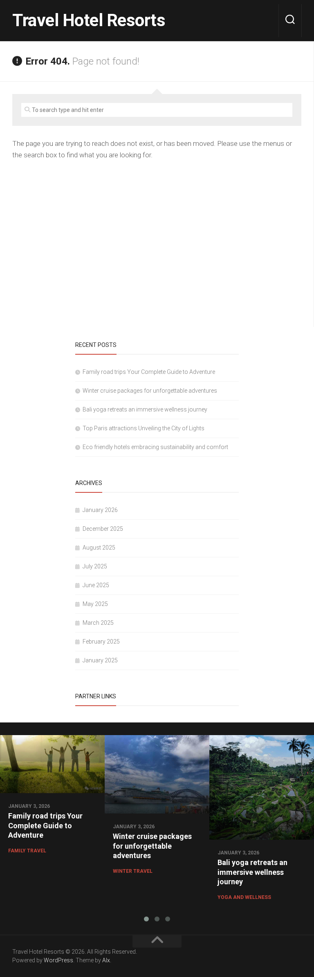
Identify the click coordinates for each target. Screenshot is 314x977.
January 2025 (100, 660)
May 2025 (95, 604)
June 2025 (96, 585)
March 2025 (98, 622)
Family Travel (27, 851)
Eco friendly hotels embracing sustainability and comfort (155, 447)
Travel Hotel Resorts (88, 20)
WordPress (58, 960)
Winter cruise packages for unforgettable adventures (150, 390)
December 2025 (103, 528)
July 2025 (95, 566)
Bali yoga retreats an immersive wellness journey (145, 409)
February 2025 (101, 641)
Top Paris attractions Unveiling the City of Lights (143, 428)
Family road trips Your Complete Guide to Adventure (149, 372)
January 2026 (100, 510)
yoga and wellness (244, 897)
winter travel (133, 871)
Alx (106, 960)
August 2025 (99, 547)
